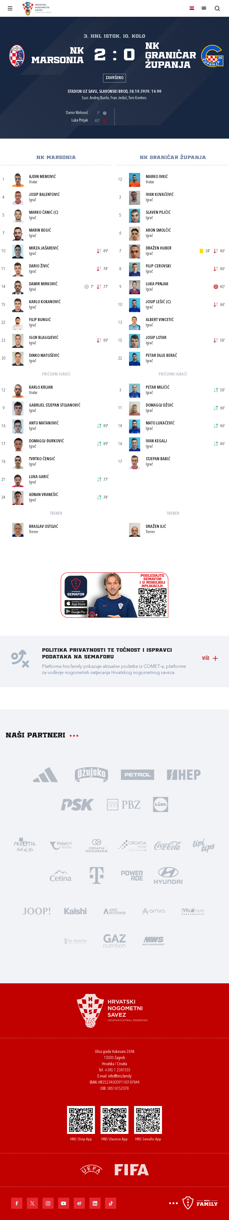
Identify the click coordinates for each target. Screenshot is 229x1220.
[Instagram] (48, 1203)
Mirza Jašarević (44, 248)
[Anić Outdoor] (114, 910)
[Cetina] (61, 875)
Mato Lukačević (160, 423)
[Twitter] (32, 1203)
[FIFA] (132, 1169)
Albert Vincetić (160, 320)
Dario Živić (39, 266)
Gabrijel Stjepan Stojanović (54, 405)
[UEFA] (91, 1169)
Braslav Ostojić (43, 527)
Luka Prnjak (157, 284)
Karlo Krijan (41, 388)
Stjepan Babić (158, 459)
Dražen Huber (158, 248)
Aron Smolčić (158, 231)
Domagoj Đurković (46, 441)
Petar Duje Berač (161, 356)
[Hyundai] (168, 875)
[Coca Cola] (168, 845)
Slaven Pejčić (158, 213)
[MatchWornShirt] (153, 940)
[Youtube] (63, 1203)
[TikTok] (110, 1203)
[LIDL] (161, 804)
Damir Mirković (43, 284)
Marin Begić (40, 231)
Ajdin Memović (42, 177)
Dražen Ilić (156, 527)
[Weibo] (79, 1203)
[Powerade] (132, 875)
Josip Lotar (156, 338)
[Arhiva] (217, 8)
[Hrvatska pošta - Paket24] (61, 845)
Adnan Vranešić (43, 495)
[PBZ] (124, 804)
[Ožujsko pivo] (91, 774)
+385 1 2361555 (117, 1070)
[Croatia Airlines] (132, 845)
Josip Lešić (155, 302)
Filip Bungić (40, 320)
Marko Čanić (41, 213)
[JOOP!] (36, 910)
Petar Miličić (158, 388)
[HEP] (184, 774)
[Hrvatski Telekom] (97, 875)
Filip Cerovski (158, 266)
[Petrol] (138, 774)
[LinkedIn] (95, 1203)
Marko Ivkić (157, 177)
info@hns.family (120, 1076)
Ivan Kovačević (160, 195)
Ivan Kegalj (156, 441)
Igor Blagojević (43, 338)
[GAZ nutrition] (114, 940)
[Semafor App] (114, 616)
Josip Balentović (44, 195)
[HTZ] (25, 845)
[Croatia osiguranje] (97, 845)
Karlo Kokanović (45, 302)
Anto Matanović (44, 423)
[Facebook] (16, 1203)
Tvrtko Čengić (42, 459)
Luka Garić (39, 477)
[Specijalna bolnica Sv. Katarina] (75, 940)
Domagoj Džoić (159, 405)
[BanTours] (192, 910)
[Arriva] (153, 910)
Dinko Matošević (44, 356)
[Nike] (45, 774)
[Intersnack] (204, 845)
